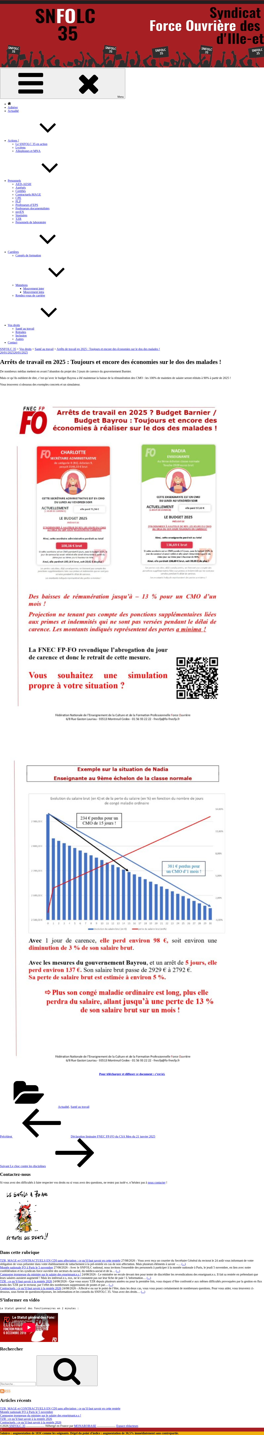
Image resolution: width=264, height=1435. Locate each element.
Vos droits (14, 325)
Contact (12, 342)
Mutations (21, 285)
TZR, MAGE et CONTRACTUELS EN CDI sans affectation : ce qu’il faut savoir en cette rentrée (60, 1260)
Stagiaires (21, 215)
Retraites (20, 332)
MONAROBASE (85, 1425)
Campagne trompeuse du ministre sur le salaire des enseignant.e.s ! (40, 1274)
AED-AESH (23, 184)
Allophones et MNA (28, 151)
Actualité (13, 111)
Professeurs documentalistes (32, 208)
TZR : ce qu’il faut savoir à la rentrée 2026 (26, 1281)
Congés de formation (28, 255)
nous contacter (156, 1182)
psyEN (19, 211)
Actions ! (13, 140)
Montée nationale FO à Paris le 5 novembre (26, 1267)
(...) (183, 1264)
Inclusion (21, 335)
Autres (19, 339)
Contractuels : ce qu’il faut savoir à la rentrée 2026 (30, 1288)
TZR (18, 218)
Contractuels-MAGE (28, 194)
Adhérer (13, 107)
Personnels (14, 180)
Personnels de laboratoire (30, 222)
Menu (121, 96)
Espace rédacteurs (127, 1425)
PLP (18, 201)
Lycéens (20, 147)
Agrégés (20, 187)
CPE (18, 198)
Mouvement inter (33, 288)
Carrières (13, 252)
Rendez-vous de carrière (30, 295)
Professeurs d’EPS (26, 205)
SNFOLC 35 (17, 1425)
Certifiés (20, 191)
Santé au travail (24, 328)
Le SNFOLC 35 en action (31, 144)
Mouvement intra (33, 292)
